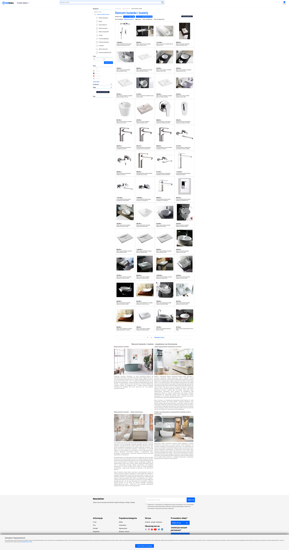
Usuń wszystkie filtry (187, 16)
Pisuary (101, 35)
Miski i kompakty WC (104, 31)
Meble (121, 522)
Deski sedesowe (103, 24)
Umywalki (101, 45)
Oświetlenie (122, 525)
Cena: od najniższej (147, 19)
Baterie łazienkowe (103, 18)
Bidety (100, 21)
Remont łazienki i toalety (103, 14)
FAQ (94, 525)
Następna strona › (159, 337)
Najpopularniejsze (129, 19)
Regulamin (96, 531)
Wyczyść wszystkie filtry (102, 92)
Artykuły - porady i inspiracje (153, 522)
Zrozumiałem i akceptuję (144, 546)
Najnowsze (138, 19)
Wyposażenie (123, 528)
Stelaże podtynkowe (104, 42)
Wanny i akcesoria (103, 49)
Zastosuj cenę (108, 62)
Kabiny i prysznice (103, 28)
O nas (94, 522)
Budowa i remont (97, 11)
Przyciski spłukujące (104, 38)
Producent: (128, 16)
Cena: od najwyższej (159, 19)
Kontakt (95, 528)
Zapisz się (191, 500)
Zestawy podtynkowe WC (105, 52)
